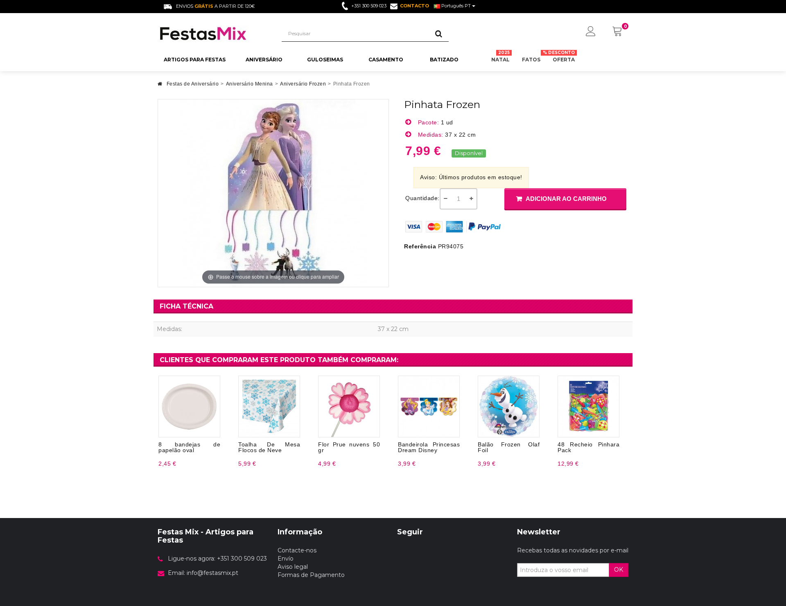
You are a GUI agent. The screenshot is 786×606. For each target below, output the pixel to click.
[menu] (591, 31)
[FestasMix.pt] (213, 33)
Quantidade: (422, 198)
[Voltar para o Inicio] (160, 86)
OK (618, 569)
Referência (420, 246)
